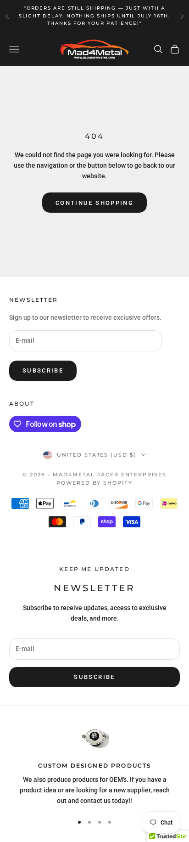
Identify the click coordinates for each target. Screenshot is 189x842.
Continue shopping (94, 202)
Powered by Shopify (94, 483)
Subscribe (42, 370)
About (21, 403)
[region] (94, 765)
